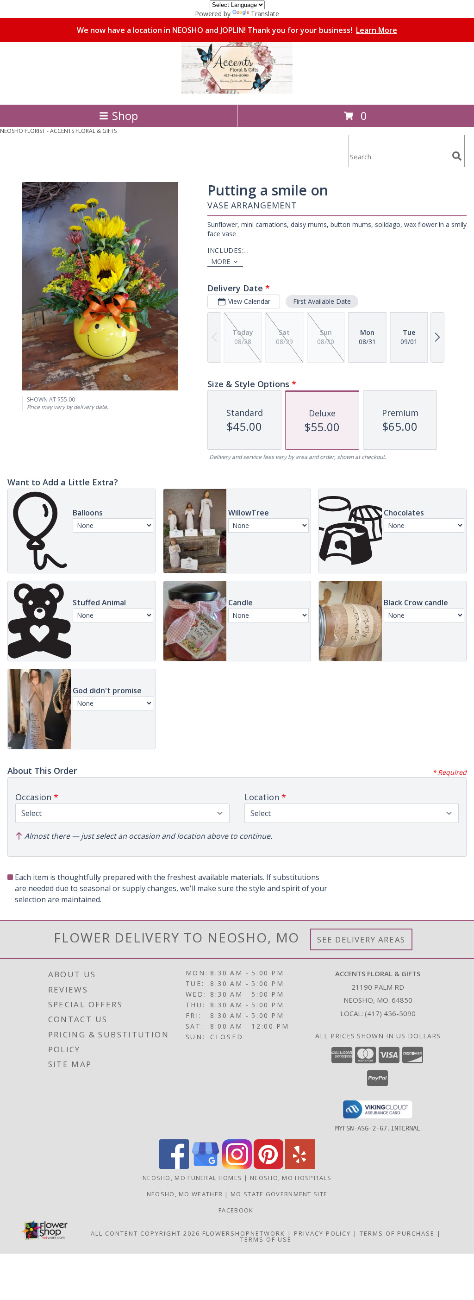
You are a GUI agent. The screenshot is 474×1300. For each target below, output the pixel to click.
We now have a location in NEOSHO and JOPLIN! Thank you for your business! (237, 30)
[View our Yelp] (300, 1166)
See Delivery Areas (361, 939)
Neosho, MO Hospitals (290, 1178)
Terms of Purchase (397, 1233)
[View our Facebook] (174, 1166)
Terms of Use (266, 1239)
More (220, 261)
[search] (456, 156)
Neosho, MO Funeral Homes (192, 1178)
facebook (237, 1210)
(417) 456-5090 (390, 1013)
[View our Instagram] (237, 1166)
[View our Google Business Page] (205, 1166)
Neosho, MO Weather (185, 1194)
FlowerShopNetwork (243, 1233)
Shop (125, 115)
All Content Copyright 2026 (145, 1233)
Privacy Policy (322, 1233)
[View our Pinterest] (268, 1166)
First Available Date (322, 301)
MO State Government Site (279, 1194)
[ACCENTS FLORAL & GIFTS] (237, 91)
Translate (265, 13)
